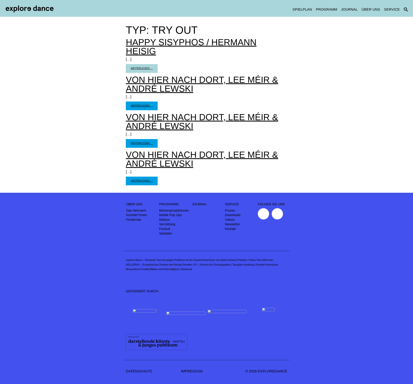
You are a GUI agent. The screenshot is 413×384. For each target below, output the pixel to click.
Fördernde (133, 219)
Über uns (371, 9)
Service (392, 9)
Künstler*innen (136, 215)
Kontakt (230, 229)
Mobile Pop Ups (170, 215)
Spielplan (302, 9)
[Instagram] (278, 214)
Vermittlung (167, 224)
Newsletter (232, 224)
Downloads (233, 215)
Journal (349, 9)
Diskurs (164, 219)
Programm (326, 9)
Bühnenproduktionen (174, 210)
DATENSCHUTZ (139, 371)
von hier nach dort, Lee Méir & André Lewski (202, 84)
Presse (230, 210)
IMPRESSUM (191, 371)
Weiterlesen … (144, 68)
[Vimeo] (264, 214)
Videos (230, 219)
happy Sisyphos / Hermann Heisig (191, 46)
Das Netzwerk (136, 210)
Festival (164, 229)
